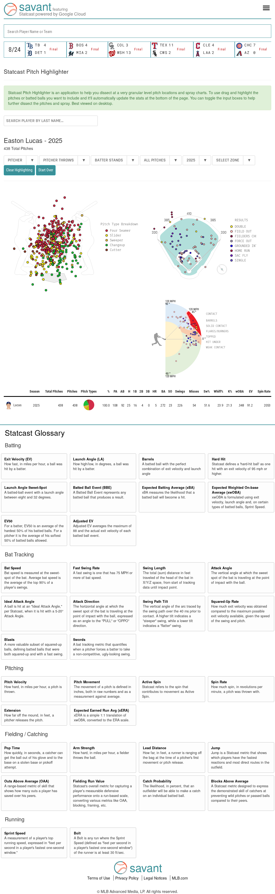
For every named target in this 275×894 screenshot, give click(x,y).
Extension (12, 710)
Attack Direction (86, 601)
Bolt (77, 833)
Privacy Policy (127, 878)
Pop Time (12, 747)
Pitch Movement (87, 681)
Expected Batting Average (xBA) (168, 487)
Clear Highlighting (19, 170)
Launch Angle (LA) (88, 459)
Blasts (9, 639)
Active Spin (151, 681)
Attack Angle (221, 568)
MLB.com (180, 878)
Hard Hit (218, 459)
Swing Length (154, 568)
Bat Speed (12, 568)
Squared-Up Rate (225, 601)
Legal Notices (156, 878)
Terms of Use (99, 878)
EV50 (8, 521)
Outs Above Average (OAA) (26, 781)
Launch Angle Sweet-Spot (25, 487)
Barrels (148, 459)
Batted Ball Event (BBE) (92, 487)
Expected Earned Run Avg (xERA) (101, 710)
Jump (215, 747)
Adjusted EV (83, 521)
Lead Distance (154, 747)
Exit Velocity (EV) (18, 459)
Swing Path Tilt (155, 601)
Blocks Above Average (229, 781)
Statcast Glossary (35, 432)
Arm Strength (84, 747)
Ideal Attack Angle (19, 601)
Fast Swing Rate (86, 568)
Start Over (45, 170)
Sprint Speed (15, 833)
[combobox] (137, 31)
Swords (79, 639)
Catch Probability (157, 781)
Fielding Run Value (88, 781)
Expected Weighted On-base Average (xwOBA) (235, 490)
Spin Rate (219, 681)
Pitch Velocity (15, 681)
